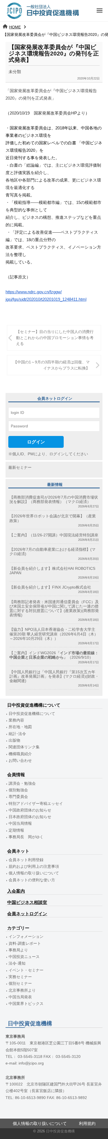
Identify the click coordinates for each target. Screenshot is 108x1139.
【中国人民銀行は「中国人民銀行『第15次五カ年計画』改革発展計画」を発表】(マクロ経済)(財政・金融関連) (54, 676)
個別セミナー (20, 983)
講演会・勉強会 (22, 783)
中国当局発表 (20, 997)
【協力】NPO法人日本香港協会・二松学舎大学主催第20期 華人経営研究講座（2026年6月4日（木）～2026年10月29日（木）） (53, 633)
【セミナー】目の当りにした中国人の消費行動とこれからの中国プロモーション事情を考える (55, 338)
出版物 (14, 740)
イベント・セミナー (26, 970)
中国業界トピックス (26, 1004)
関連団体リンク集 (24, 747)
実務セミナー (20, 977)
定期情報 (16, 830)
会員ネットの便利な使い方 (32, 880)
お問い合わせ (20, 761)
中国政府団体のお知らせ (30, 810)
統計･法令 (17, 734)
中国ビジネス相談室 (27, 902)
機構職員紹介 (20, 754)
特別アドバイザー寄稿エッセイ (36, 804)
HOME (15, 27)
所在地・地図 (20, 727)
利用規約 (87, 1123)
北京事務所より (22, 990)
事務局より (18, 950)
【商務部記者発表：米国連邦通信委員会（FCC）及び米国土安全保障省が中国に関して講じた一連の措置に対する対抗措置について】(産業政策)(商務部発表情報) (54, 609)
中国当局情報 (20, 823)
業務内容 (16, 720)
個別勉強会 (18, 790)
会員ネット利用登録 (26, 860)
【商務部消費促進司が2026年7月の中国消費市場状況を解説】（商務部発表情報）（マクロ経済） (53, 499)
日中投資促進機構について (32, 714)
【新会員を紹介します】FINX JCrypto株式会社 (50, 587)
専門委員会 (18, 797)
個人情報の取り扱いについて (34, 873)
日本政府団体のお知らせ (30, 817)
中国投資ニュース (24, 957)
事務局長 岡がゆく (26, 837)
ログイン (36, 441)
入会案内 (16, 891)
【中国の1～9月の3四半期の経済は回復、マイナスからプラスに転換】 (51, 365)
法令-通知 (17, 963)
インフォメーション (26, 937)
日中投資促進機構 (60, 1131)
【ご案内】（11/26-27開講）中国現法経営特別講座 (53, 535)
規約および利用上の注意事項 (34, 866)
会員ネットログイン (27, 913)
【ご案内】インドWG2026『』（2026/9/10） (54, 655)
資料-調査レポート (25, 943)
